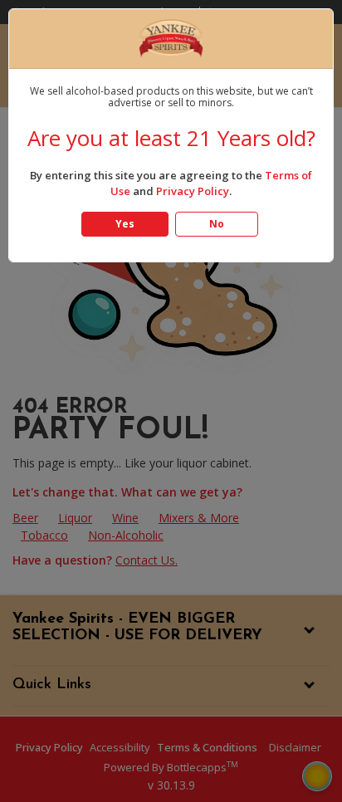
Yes (124, 224)
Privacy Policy (192, 190)
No (216, 224)
